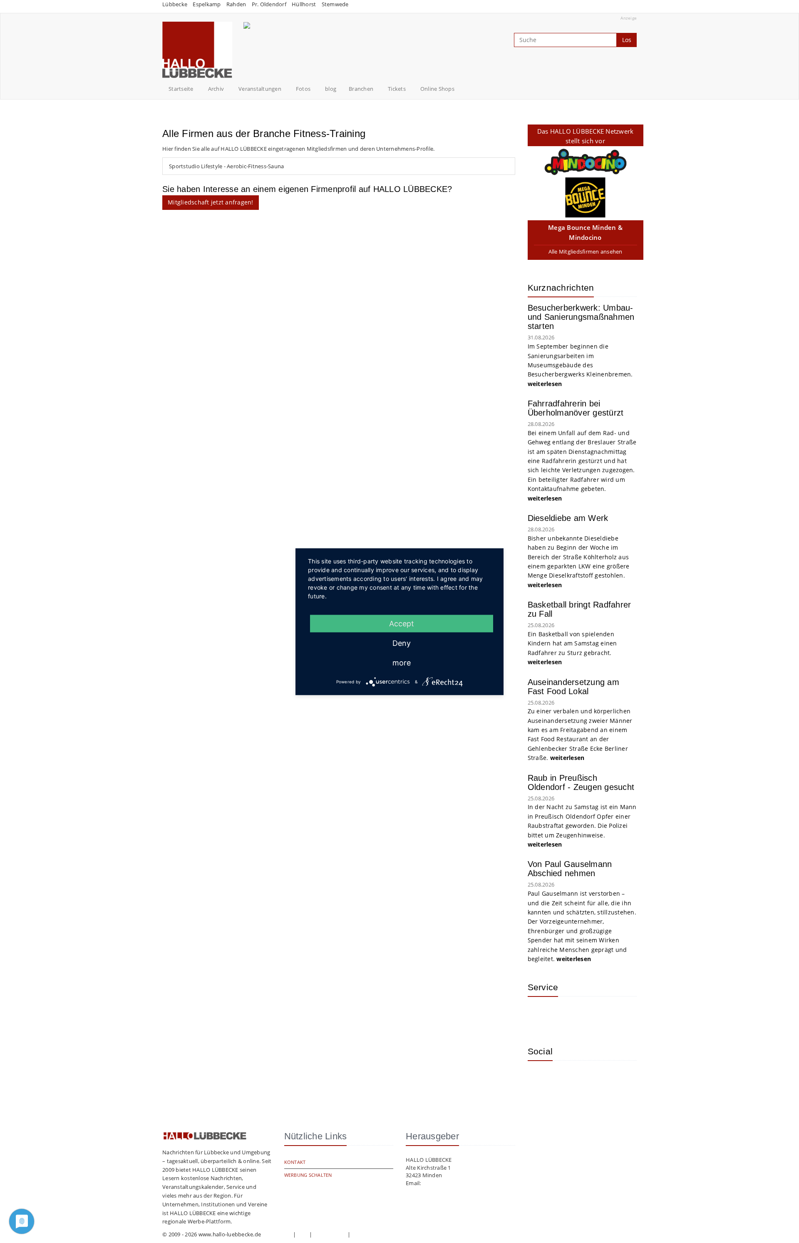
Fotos (303, 88)
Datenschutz (330, 1234)
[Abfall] (594, 1015)
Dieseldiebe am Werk (568, 518)
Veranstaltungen (259, 88)
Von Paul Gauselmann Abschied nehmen (570, 868)
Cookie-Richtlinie (373, 1234)
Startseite (181, 88)
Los (626, 40)
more (401, 662)
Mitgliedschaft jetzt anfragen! (210, 202)
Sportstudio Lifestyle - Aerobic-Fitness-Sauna (226, 166)
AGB (302, 1234)
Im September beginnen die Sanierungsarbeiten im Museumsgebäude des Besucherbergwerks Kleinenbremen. (581, 365)
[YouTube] (567, 1079)
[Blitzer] (567, 1015)
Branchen (361, 88)
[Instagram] (540, 1079)
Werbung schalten (308, 1175)
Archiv (216, 88)
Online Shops (437, 88)
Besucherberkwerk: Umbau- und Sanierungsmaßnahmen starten (581, 317)
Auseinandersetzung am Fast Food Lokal (573, 687)
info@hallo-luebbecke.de (454, 1183)
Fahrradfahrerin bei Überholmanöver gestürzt (576, 408)
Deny (401, 642)
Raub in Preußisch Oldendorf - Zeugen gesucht (581, 782)
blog (330, 88)
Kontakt (295, 1162)
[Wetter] (540, 1015)
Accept (401, 623)
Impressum (276, 1234)
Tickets (397, 88)
